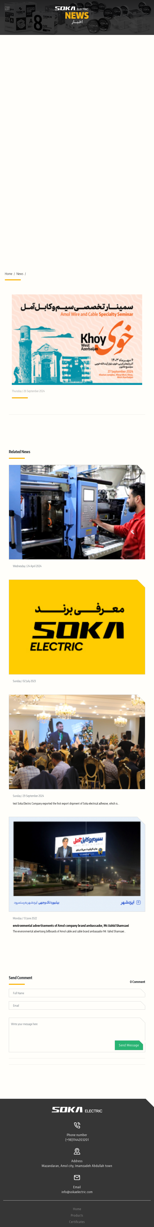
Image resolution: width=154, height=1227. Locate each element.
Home (8, 274)
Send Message (129, 1045)
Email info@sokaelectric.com (77, 1189)
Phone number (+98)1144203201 (77, 1137)
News (19, 274)
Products (77, 1215)
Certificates (77, 1222)
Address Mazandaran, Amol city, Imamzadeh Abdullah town (77, 1163)
